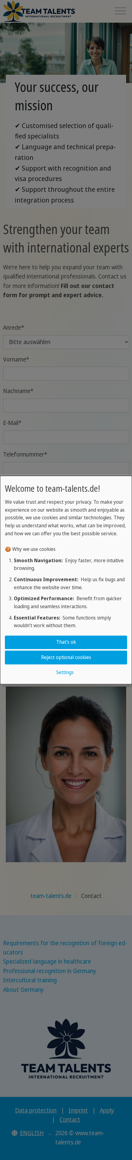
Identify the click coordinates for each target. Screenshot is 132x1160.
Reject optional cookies (66, 657)
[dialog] (66, 580)
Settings (65, 672)
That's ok (66, 642)
